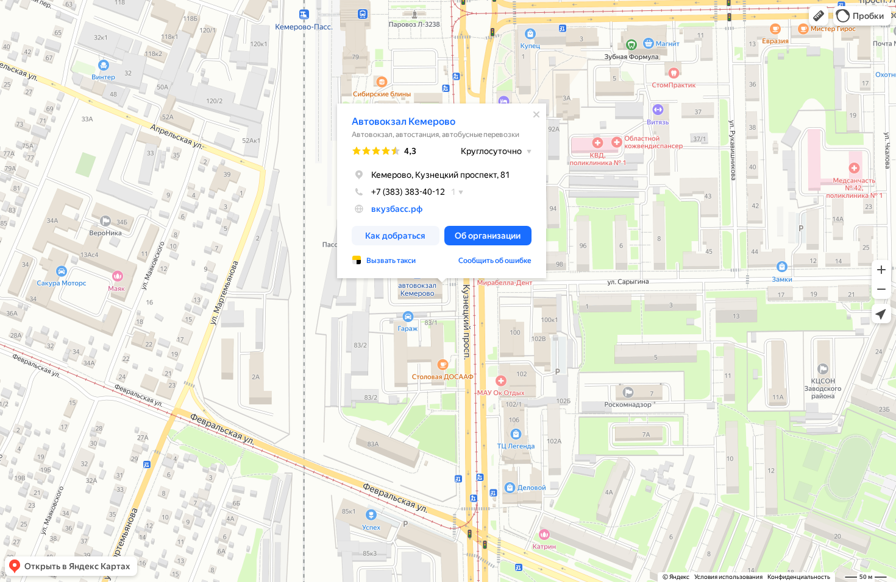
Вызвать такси (391, 260)
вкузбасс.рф (396, 209)
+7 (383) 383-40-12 (408, 192)
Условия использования (728, 576)
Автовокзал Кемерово (403, 121)
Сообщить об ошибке (495, 260)
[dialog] (441, 190)
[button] (818, 16)
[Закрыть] (536, 114)
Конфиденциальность (798, 576)
